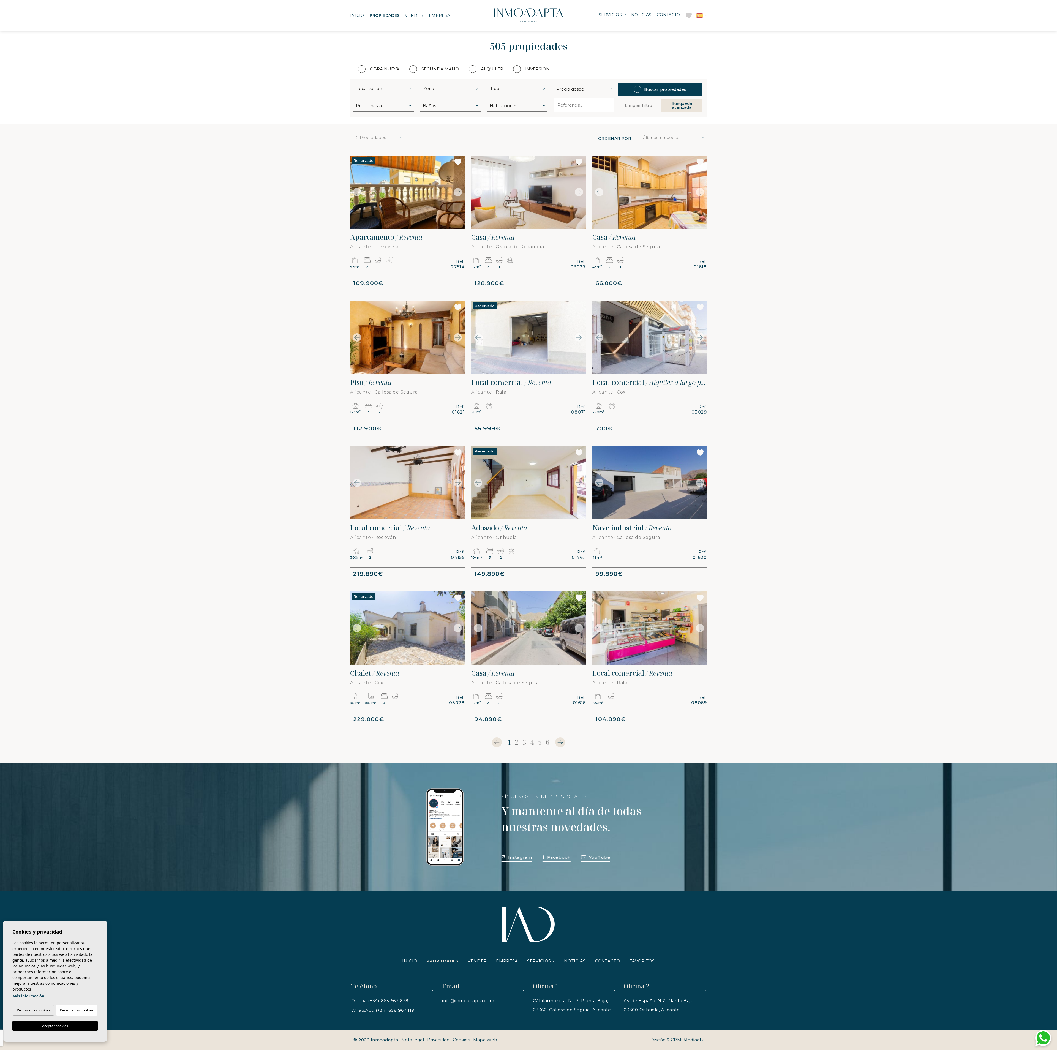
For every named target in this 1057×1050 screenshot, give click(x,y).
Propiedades (384, 15)
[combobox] (383, 88)
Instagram (520, 857)
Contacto (668, 14)
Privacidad (438, 1039)
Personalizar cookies (76, 1010)
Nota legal (412, 1039)
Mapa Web (485, 1039)
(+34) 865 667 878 (388, 1000)
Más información (28, 996)
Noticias (641, 14)
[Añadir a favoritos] (458, 162)
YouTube (599, 857)
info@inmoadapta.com (468, 1000)
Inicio (357, 15)
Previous (355, 192)
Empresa (439, 15)
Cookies (461, 1039)
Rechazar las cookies (33, 1010)
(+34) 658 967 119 (395, 1010)
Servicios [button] (610, 14)
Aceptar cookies (55, 1025)
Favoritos (642, 961)
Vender (414, 15)
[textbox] (385, 89)
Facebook (559, 857)
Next (459, 192)
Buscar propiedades (665, 89)
